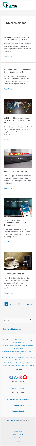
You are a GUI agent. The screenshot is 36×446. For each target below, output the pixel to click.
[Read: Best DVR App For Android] (18, 158)
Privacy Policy (18, 427)
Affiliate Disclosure (18, 434)
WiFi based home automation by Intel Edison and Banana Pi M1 (17, 120)
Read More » (8, 56)
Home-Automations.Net (12, 420)
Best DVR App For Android (15, 171)
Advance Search (18, 389)
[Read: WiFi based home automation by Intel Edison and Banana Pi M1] (18, 106)
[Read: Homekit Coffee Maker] (18, 261)
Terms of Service (18, 431)
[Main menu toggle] (32, 5)
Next (29, 304)
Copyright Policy (18, 437)
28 (19, 304)
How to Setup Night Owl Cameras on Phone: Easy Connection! (15, 222)
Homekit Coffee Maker (14, 274)
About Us (18, 441)
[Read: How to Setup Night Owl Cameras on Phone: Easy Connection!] (18, 207)
